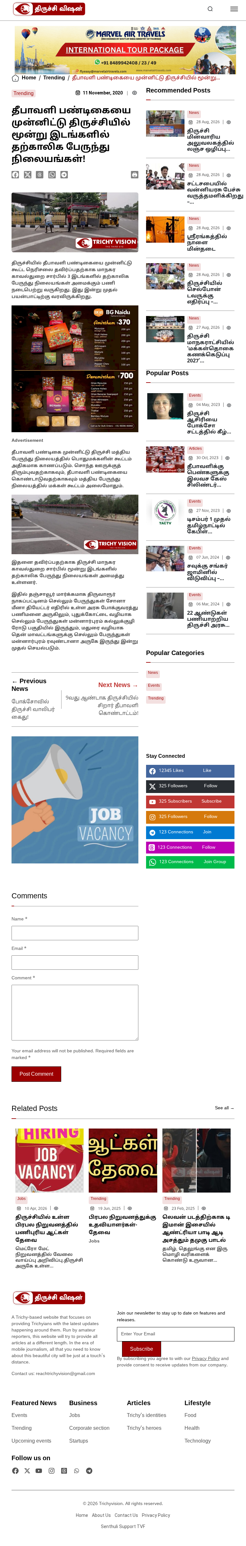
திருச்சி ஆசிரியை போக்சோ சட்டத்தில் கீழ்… (209, 423)
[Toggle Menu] (234, 9)
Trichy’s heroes (144, 1428)
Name (20, 919)
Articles (195, 449)
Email (19, 948)
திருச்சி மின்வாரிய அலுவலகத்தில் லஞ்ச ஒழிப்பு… (210, 140)
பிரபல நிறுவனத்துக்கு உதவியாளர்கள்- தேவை (122, 1225)
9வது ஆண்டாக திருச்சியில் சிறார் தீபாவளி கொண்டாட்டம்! (102, 706)
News (194, 113)
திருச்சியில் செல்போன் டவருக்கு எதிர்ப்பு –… (204, 292)
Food (190, 1415)
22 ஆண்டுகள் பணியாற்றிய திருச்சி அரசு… (208, 619)
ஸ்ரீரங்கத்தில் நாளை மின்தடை (207, 243)
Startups (78, 1441)
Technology (197, 1441)
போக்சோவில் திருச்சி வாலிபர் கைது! (33, 710)
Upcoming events (31, 1441)
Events (195, 395)
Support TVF (132, 1526)
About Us (101, 1515)
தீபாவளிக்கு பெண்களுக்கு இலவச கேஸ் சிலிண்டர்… (208, 476)
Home (29, 78)
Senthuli (109, 1526)
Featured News (34, 1403)
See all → (224, 1108)
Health (192, 1428)
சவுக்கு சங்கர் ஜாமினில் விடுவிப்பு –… (207, 572)
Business (83, 1403)
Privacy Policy (206, 1359)
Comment (23, 978)
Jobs (74, 1415)
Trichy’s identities (146, 1415)
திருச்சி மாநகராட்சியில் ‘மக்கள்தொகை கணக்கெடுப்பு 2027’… (210, 348)
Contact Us (126, 1515)
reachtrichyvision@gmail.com (65, 1374)
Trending (54, 78)
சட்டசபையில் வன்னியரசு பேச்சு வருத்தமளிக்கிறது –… (215, 193)
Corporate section (89, 1428)
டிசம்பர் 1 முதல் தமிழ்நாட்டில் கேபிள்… (209, 525)
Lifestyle (197, 1403)
